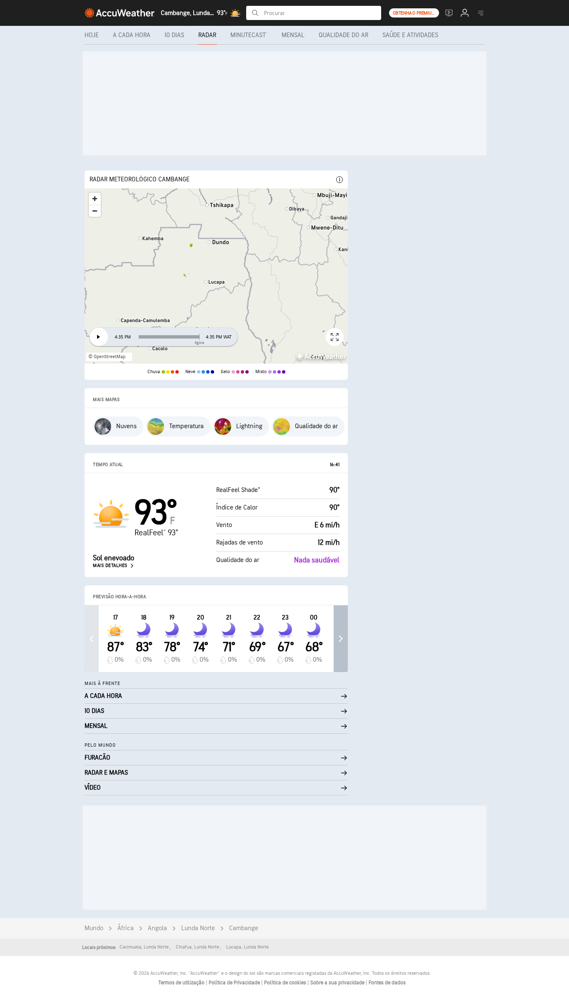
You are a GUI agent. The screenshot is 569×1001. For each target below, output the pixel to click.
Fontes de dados (387, 982)
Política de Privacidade (235, 982)
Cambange (243, 928)
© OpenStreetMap (106, 357)
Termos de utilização (182, 982)
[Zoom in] (95, 199)
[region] (216, 276)
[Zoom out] (95, 211)
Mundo (94, 928)
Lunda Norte (198, 928)
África (125, 928)
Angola (157, 928)
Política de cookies (285, 982)
